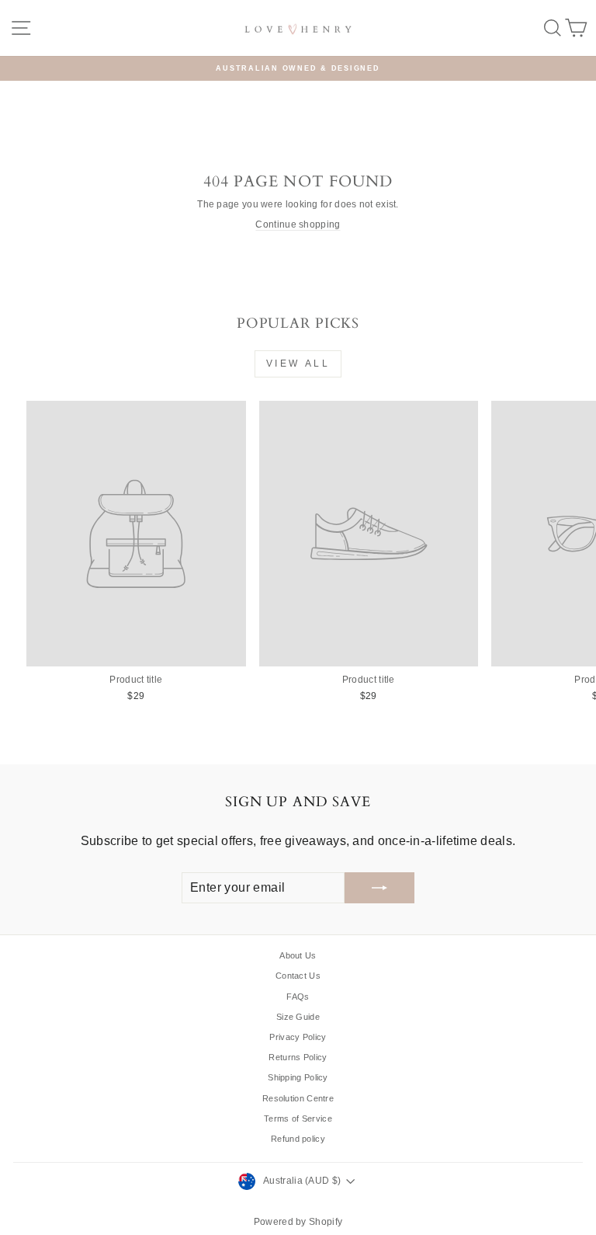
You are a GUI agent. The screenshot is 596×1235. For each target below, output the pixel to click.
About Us (297, 955)
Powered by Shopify (298, 1221)
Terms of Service (298, 1118)
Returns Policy (298, 1057)
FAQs (297, 996)
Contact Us (298, 975)
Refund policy (298, 1138)
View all (298, 363)
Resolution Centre (298, 1098)
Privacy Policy (297, 1037)
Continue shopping (297, 224)
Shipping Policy (298, 1077)
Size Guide (298, 1016)
